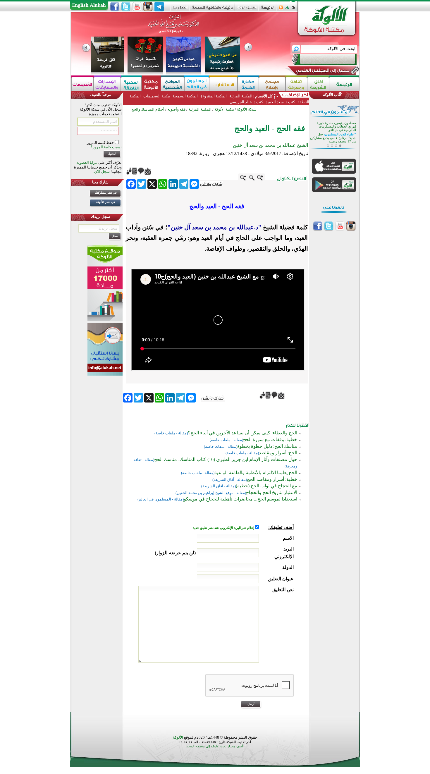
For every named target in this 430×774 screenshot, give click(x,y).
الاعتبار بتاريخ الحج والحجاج (271, 492)
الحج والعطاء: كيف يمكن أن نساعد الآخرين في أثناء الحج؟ (242, 432)
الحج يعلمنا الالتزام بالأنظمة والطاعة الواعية (255, 472)
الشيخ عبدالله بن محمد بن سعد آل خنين (270, 145)
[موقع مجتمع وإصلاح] (272, 84)
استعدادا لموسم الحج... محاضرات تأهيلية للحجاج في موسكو (240, 498)
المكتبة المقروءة (213, 96)
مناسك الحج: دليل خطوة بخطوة (267, 446)
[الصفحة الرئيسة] (293, 9)
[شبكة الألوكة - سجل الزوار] (246, 9)
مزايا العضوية (86, 162)
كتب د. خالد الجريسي (246, 102)
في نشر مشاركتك (106, 192)
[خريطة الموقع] (287, 9)
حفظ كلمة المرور (101, 142)
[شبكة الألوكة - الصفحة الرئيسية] (268, 9)
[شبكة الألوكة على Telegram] (159, 6)
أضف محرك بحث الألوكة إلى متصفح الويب (215, 746)
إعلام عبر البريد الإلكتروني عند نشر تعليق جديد (224, 527)
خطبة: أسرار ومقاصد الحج (272, 479)
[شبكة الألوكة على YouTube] (137, 6)
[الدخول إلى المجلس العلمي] (322, 71)
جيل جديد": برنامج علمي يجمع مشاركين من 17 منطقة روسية (333, 137)
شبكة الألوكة (247, 109)
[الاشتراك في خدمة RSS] (281, 9)
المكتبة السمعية (185, 96)
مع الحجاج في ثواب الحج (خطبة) (266, 485)
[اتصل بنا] (180, 9)
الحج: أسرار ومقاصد (278, 452)
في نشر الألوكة (105, 202)
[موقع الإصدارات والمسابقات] (107, 84)
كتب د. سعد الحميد (280, 102)
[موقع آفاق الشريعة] (318, 84)
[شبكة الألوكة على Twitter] (125, 6)
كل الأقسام (264, 96)
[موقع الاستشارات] (223, 84)
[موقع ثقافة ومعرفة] (296, 84)
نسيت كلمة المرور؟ (106, 147)
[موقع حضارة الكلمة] (248, 84)
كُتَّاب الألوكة (332, 94)
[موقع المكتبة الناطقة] (131, 84)
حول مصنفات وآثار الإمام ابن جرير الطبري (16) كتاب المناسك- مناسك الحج (225, 459)
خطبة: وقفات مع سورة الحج (270, 439)
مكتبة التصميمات (156, 96)
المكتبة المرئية (240, 96)
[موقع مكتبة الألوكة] (151, 84)
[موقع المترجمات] (82, 84)
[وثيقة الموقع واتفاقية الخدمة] (212, 9)
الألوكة (178, 737)
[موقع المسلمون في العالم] (196, 84)
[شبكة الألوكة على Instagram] (148, 6)
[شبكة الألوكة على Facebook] (114, 6)
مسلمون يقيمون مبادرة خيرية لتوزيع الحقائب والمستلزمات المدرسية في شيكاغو (336, 126)
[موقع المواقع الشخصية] (172, 84)
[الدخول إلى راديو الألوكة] (319, 59)
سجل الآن (102, 171)
